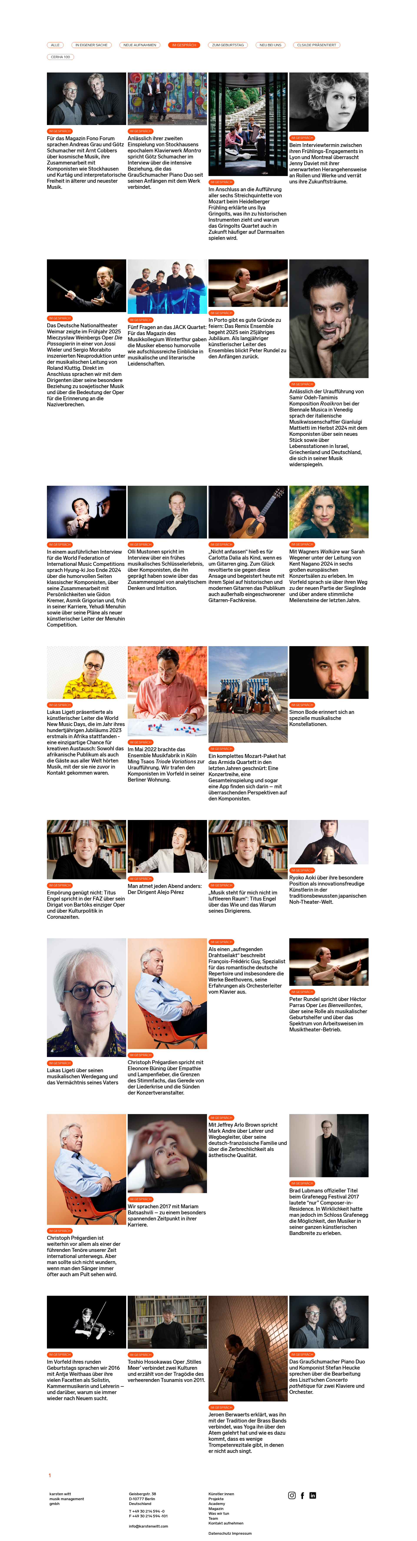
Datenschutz (219, 1533)
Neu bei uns (270, 45)
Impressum (242, 1533)
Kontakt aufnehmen (225, 1523)
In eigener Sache (92, 45)
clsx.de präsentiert (316, 45)
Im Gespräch (184, 45)
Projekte (216, 1499)
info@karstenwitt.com (148, 1526)
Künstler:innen (221, 1494)
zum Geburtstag (228, 45)
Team (213, 1518)
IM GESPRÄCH (60, 131)
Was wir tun (218, 1513)
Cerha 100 (60, 57)
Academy (216, 1503)
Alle (55, 45)
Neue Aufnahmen (140, 45)
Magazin (215, 1508)
